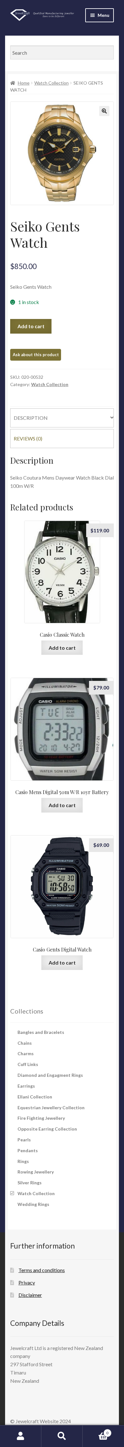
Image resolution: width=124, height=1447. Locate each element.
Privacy (26, 1282)
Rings (23, 1161)
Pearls (24, 1139)
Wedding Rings (33, 1204)
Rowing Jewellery (35, 1171)
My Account (20, 1436)
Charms (25, 1053)
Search (62, 1436)
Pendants (27, 1150)
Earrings (26, 1086)
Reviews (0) (28, 438)
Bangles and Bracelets (40, 1032)
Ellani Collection (34, 1096)
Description (31, 418)
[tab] (62, 417)
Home (24, 83)
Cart (95, 1430)
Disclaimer (30, 1295)
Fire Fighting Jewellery (41, 1118)
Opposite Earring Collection (47, 1129)
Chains (24, 1043)
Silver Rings (29, 1182)
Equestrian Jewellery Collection (51, 1107)
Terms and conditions (41, 1270)
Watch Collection (51, 83)
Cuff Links (27, 1064)
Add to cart (31, 326)
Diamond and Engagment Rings (50, 1075)
